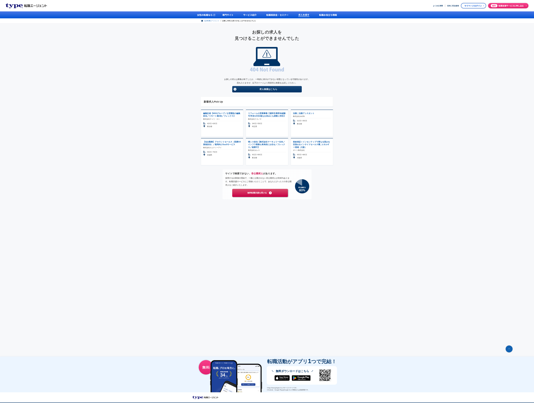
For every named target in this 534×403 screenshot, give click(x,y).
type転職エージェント (211, 21)
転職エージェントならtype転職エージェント (205, 397)
